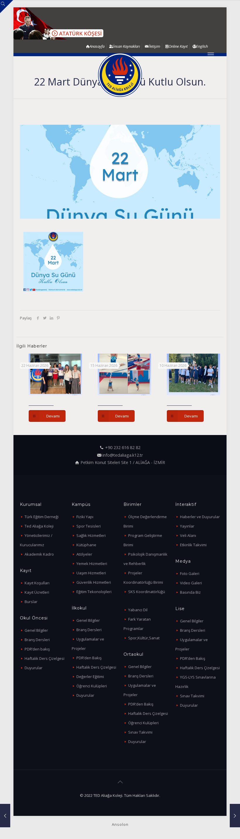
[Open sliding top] (6, 6)
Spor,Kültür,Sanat (144, 638)
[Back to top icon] (120, 782)
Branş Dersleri (37, 639)
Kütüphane (86, 544)
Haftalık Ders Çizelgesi (44, 658)
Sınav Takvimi (140, 732)
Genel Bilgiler (36, 630)
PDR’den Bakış (89, 657)
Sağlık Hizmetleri (91, 535)
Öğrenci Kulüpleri (91, 686)
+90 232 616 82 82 (122, 447)
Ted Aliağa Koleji (39, 526)
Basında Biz (190, 592)
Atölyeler (84, 554)
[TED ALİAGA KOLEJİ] (120, 75)
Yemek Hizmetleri (91, 563)
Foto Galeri (189, 573)
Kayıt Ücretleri (37, 592)
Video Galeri (191, 582)
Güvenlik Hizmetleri (93, 582)
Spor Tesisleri (88, 526)
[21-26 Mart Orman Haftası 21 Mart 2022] (5, 815)
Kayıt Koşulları (37, 582)
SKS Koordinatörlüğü (146, 591)
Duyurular (33, 667)
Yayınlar (187, 526)
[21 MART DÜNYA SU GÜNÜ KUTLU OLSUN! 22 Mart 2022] (235, 815)
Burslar (31, 601)
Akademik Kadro (39, 554)
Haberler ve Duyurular (200, 516)
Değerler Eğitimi (90, 676)
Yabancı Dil (138, 609)
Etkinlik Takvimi (193, 544)
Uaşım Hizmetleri (91, 573)
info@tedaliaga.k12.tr (122, 455)
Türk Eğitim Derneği (42, 516)
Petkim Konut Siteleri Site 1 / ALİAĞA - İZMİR (122, 462)
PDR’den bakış (37, 649)
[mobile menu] (211, 54)
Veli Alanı (188, 535)
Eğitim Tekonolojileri (94, 591)
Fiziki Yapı (84, 516)
